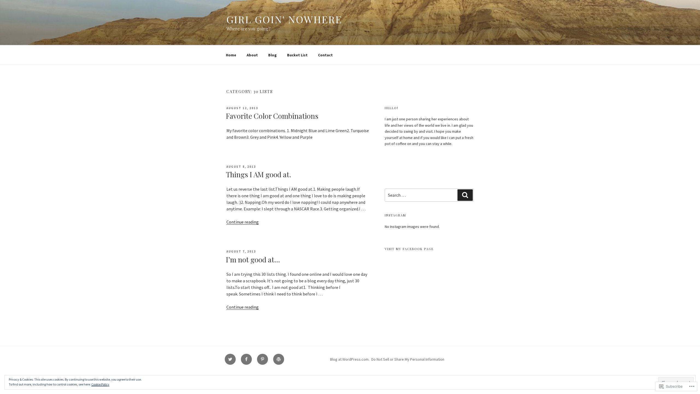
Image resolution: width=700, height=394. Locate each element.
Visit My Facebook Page (409, 249)
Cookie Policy (100, 384)
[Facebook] (246, 359)
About (252, 55)
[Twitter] (230, 359)
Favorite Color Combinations (272, 116)
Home (231, 55)
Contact (325, 55)
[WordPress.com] (278, 359)
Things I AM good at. (258, 174)
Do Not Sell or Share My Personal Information (407, 359)
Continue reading (242, 222)
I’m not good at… (253, 259)
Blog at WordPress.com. (349, 359)
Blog (272, 55)
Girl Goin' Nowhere (284, 19)
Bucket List (297, 55)
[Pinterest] (262, 359)
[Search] (465, 195)
